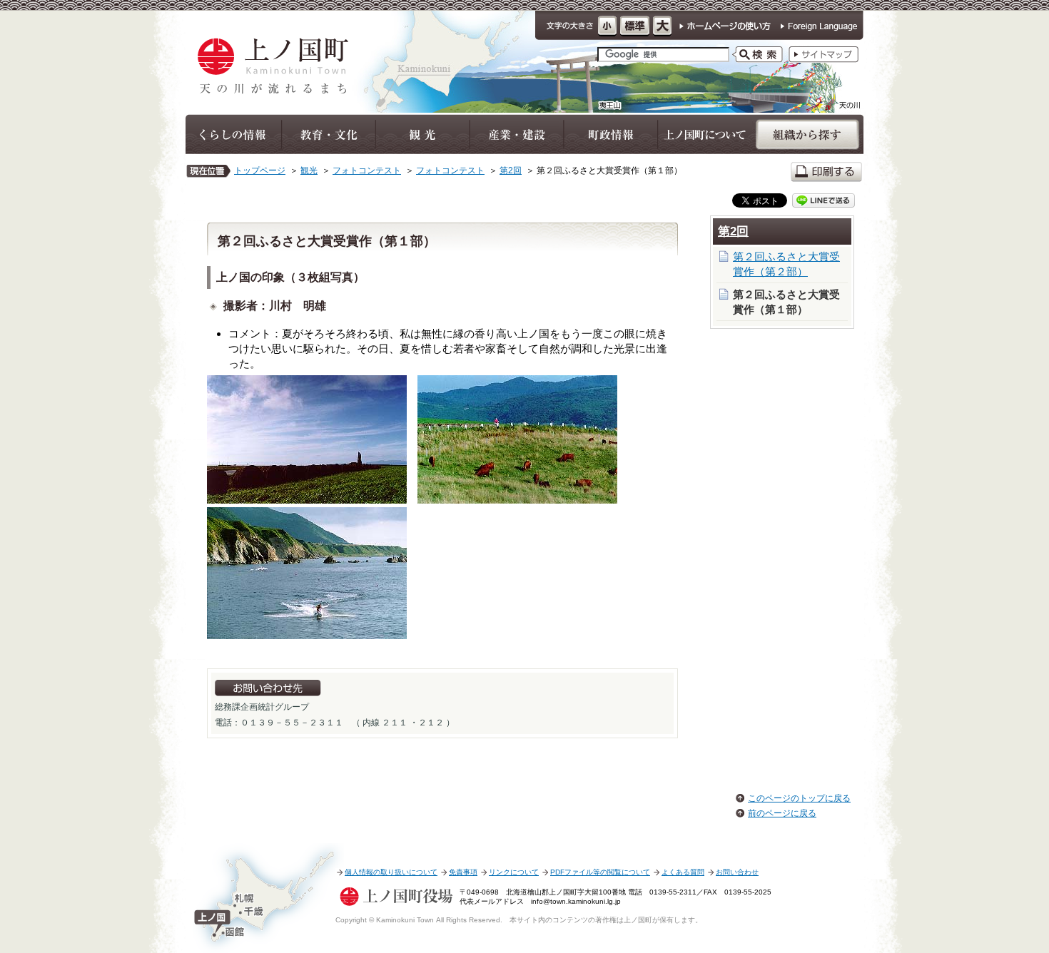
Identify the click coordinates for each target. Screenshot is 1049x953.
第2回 (511, 170)
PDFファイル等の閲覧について (600, 872)
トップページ (259, 170)
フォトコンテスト (367, 170)
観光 (309, 170)
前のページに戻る (782, 813)
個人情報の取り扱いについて (391, 872)
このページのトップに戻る (799, 798)
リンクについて (514, 872)
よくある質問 (683, 872)
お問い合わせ (737, 872)
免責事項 (463, 872)
